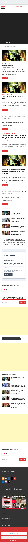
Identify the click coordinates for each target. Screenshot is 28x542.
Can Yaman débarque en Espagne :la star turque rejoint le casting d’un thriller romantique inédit (18, 398)
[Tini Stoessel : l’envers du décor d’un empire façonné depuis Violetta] (6, 212)
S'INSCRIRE (8, 274)
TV (19, 62)
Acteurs (3, 133)
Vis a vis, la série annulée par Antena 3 (13, 116)
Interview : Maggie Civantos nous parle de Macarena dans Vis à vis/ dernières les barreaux (13, 171)
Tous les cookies (14, 533)
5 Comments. (9, 193)
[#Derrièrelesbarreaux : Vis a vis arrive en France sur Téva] (14, 55)
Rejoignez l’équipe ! (6, 525)
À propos (4, 513)
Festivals (4, 520)
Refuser (14, 537)
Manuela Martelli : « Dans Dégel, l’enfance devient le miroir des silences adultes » (18, 220)
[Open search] (25, 42)
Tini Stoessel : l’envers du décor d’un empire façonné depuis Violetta (18, 213)
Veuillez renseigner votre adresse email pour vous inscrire (13, 264)
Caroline (4, 67)
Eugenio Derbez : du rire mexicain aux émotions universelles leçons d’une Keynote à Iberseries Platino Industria (18, 405)
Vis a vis (22, 62)
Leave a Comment (10, 67)
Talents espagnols (16, 167)
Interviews (8, 133)
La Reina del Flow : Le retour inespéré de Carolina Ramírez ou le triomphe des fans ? (18, 226)
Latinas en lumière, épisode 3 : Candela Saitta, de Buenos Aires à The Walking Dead (18, 392)
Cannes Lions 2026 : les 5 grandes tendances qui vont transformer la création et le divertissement (18, 385)
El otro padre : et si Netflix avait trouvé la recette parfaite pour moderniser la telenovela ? (18, 233)
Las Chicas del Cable (15, 62)
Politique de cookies (13, 540)
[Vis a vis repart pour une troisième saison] (14, 87)
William (4, 99)
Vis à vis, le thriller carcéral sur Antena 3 (14, 191)
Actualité (8, 62)
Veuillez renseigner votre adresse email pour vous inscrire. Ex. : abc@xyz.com (13, 271)
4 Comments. (9, 118)
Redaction (4, 140)
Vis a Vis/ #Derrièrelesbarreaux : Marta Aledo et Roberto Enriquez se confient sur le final (14, 137)
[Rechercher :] (14, 302)
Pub (3, 523)
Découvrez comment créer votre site (11, 338)
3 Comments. (9, 174)
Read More (4, 77)
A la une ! (3, 62)
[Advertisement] (14, 26)
